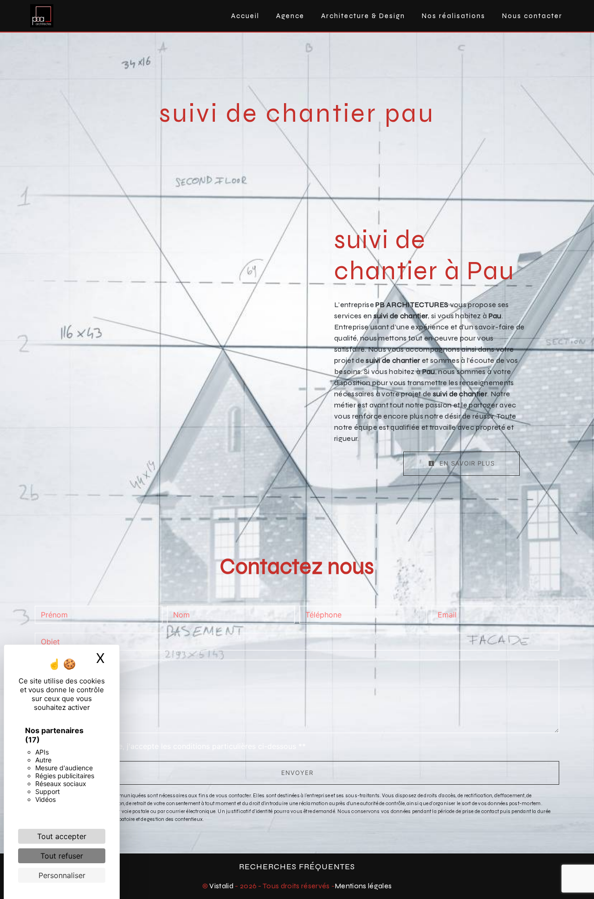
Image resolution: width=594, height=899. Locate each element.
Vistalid (221, 885)
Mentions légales (363, 885)
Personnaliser (62, 875)
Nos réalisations (453, 16)
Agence (290, 16)
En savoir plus (466, 463)
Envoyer (297, 772)
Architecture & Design (363, 16)
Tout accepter (61, 836)
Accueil (245, 16)
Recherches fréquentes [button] (297, 867)
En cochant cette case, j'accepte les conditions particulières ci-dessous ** (175, 746)
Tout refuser (61, 855)
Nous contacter (532, 16)
